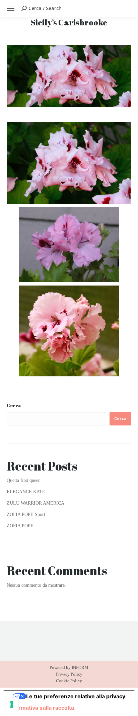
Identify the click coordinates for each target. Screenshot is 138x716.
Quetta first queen (24, 480)
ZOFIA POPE (20, 525)
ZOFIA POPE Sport (26, 514)
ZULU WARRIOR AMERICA (35, 503)
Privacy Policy (69, 674)
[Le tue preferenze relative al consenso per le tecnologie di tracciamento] (11, 704)
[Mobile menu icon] (11, 8)
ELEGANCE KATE (26, 491)
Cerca (14, 405)
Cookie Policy (69, 680)
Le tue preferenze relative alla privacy (75, 696)
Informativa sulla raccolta (41, 707)
